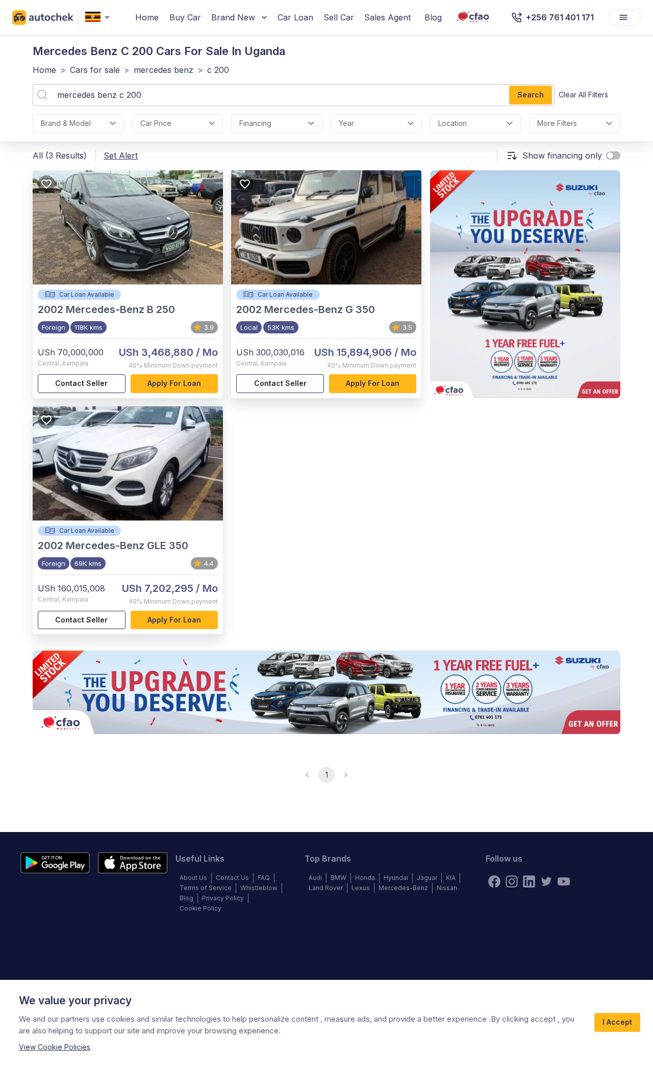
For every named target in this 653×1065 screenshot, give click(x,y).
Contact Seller (81, 383)
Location (452, 123)
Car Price (155, 123)
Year (346, 123)
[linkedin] (529, 881)
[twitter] (546, 881)
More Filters (557, 123)
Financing (255, 123)
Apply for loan (174, 383)
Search (530, 94)
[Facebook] (494, 881)
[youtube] (563, 881)
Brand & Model (66, 123)
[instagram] (511, 881)
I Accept (617, 1022)
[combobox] (99, 18)
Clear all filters (583, 94)
